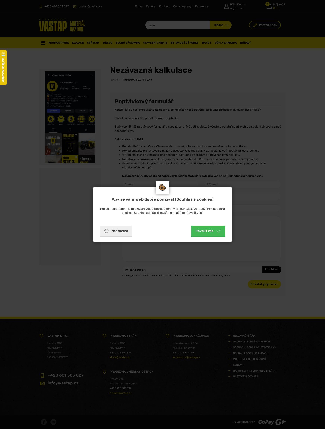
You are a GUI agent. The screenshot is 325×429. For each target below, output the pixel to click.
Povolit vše (204, 231)
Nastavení (120, 231)
